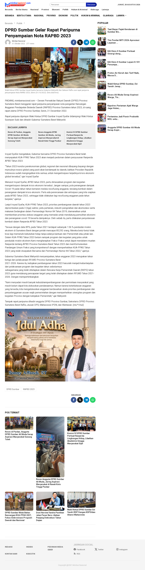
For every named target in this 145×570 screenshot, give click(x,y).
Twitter (101, 549)
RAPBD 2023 (29, 389)
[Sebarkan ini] (73, 42)
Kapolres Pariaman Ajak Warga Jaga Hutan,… (122, 106)
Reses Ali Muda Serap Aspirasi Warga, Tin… (122, 96)
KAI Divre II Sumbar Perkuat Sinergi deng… (121, 52)
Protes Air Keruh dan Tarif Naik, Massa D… (123, 74)
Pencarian (91, 5)
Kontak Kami (11, 554)
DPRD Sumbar (13, 389)
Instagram (123, 549)
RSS (78, 554)
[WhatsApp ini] (93, 42)
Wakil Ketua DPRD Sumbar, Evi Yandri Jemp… (122, 85)
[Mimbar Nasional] (18, 4)
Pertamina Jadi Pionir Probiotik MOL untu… (123, 117)
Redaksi (8, 547)
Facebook (81, 549)
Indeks (29, 547)
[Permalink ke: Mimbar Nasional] (8, 42)
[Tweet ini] (80, 42)
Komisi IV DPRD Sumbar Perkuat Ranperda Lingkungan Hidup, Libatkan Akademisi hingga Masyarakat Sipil (79, 138)
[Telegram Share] (86, 42)
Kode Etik (30, 554)
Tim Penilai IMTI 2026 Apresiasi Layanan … (123, 41)
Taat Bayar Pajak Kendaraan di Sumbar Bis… (122, 30)
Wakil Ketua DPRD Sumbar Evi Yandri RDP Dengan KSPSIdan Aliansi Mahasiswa (81, 512)
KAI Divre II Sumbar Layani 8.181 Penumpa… (123, 63)
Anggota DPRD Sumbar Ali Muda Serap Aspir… (123, 128)
